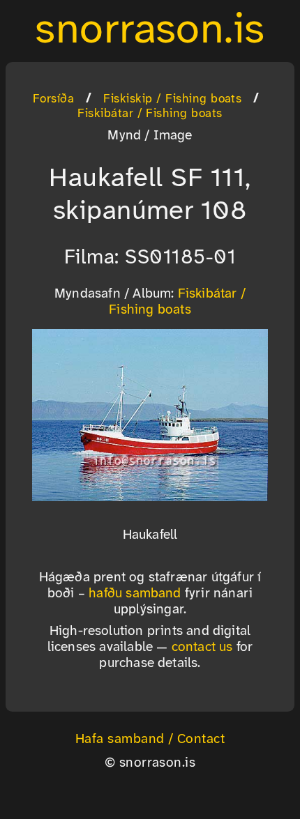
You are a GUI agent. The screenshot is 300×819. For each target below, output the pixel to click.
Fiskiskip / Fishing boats (172, 99)
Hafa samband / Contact (150, 740)
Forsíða (53, 99)
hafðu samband (135, 594)
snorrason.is (150, 30)
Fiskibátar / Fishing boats (149, 113)
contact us (202, 648)
